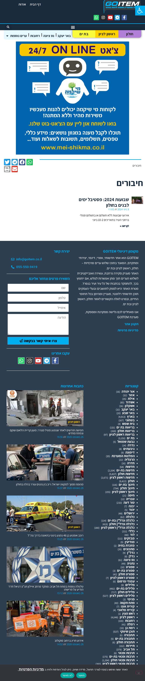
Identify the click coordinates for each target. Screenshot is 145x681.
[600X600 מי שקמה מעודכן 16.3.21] (72, 153)
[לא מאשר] (139, 672)
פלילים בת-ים (125, 588)
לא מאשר (67, 675)
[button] (140, 10)
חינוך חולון (127, 488)
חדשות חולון (126, 474)
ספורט (130, 567)
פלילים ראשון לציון (122, 595)
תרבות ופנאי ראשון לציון (119, 663)
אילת (131, 398)
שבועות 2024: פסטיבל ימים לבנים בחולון (104, 202)
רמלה (131, 624)
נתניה (131, 563)
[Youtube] (110, 17)
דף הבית (35, 4)
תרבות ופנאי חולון (123, 660)
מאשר (81, 675)
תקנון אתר (131, 324)
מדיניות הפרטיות (31, 669)
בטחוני (130, 420)
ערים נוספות (18, 36)
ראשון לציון (107, 33)
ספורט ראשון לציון (122, 577)
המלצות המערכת (123, 456)
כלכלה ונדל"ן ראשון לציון (118, 527)
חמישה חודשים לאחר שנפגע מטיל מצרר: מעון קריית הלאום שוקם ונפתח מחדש (46, 431)
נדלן (132, 556)
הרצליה (130, 459)
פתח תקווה (127, 603)
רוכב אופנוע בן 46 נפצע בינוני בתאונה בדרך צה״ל (55, 535)
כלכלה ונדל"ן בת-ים (121, 520)
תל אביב (129, 649)
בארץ (131, 416)
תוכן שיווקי (127, 631)
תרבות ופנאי (126, 653)
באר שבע (128, 413)
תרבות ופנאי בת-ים (122, 656)
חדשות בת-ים (125, 470)
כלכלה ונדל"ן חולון (122, 524)
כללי (132, 531)
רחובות (35, 36)
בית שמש (128, 423)
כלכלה (130, 517)
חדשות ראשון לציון (122, 477)
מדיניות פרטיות (128, 330)
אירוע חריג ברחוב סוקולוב (69, 641)
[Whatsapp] (96, 17)
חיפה (131, 495)
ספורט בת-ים (126, 570)
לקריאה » (124, 226)
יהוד (132, 509)
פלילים (130, 585)
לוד (132, 534)
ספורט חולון (127, 574)
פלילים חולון (126, 592)
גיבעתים (129, 449)
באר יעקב (64, 36)
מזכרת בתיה (126, 545)
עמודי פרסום (126, 581)
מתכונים (129, 549)
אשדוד (130, 402)
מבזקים (129, 538)
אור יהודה (128, 391)
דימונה (130, 452)
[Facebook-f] (124, 17)
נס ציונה (48, 36)
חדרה (131, 463)
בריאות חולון (126, 431)
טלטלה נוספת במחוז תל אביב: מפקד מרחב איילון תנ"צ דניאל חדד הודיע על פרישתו (45, 587)
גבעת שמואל (126, 441)
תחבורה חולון (126, 642)
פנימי (131, 599)
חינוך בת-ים (127, 484)
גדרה (131, 445)
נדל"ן (131, 552)
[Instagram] (103, 17)
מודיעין (130, 542)
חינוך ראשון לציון (123, 491)
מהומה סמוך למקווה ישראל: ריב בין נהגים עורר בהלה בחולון (49, 484)
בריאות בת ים (125, 427)
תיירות (130, 645)
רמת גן (130, 628)
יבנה (132, 506)
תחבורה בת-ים (125, 638)
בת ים (83, 33)
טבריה (130, 499)
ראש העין (128, 613)
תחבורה (129, 635)
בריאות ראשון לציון (122, 434)
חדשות (130, 466)
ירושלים (129, 513)
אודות (22, 4)
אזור (132, 395)
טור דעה (129, 502)
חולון (129, 33)
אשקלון (130, 406)
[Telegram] (117, 17)
